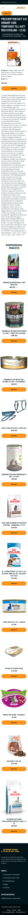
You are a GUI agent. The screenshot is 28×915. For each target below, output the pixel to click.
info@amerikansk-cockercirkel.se (9, 2)
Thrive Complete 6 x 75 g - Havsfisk (14, 622)
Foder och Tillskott (6, 76)
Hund (22, 70)
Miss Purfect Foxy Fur (14, 761)
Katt (19, 70)
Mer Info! (14, 88)
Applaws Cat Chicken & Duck (14, 668)
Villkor (19, 910)
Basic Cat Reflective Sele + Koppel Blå (14, 428)
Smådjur (11, 70)
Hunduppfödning (9, 881)
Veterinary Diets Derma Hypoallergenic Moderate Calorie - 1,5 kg (14, 821)
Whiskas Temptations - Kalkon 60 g (14, 715)
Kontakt (14, 910)
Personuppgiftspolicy (8, 912)
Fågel (15, 70)
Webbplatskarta (21, 912)
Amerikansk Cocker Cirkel (11, 878)
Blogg (6, 884)
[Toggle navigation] (3, 7)
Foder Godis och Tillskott (8, 72)
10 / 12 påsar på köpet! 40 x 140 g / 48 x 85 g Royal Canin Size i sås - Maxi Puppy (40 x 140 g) (14, 573)
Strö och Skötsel (12, 74)
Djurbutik (6, 13)
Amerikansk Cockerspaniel (12, 874)
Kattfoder (20, 74)
